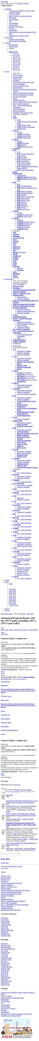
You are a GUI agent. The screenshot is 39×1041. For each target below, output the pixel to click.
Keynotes (12, 28)
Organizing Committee (24, 322)
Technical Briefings (19, 109)
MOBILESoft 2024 (7, 930)
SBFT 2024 (4, 979)
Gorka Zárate (22, 810)
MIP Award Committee (24, 453)
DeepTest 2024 (5, 945)
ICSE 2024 (4, 614)
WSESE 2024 (5, 985)
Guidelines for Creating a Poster (19, 36)
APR (17, 790)
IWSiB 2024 (5, 965)
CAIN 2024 (4, 919)
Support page (4, 868)
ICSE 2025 (12, 593)
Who (2, 628)
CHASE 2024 (5, 921)
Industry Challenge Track (21, 86)
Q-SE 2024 (4, 972)
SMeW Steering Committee (25, 324)
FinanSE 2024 (5, 952)
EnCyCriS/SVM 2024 (8, 949)
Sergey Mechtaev (21, 679)
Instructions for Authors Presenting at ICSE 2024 (16, 1014)
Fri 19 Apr (16, 66)
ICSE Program (13, 45)
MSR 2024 (4, 932)
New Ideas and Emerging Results (23, 82)
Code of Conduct (14, 14)
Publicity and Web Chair (24, 546)
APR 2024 (30, 614)
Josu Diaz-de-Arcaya (12, 806)
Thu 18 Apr (16, 64)
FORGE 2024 (5, 923)
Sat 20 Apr (16, 68)
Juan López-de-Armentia (28, 806)
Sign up (7, 610)
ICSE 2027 (12, 589)
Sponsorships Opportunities (17, 41)
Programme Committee (24, 544)
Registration (12, 18)
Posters (15, 98)
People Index (17, 346)
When (3, 675)
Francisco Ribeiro (29, 848)
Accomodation (13, 23)
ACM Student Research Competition (24, 335)
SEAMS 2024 (5, 934)
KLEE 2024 (5, 928)
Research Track (18, 77)
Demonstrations (18, 87)
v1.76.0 (19, 866)
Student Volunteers (19, 111)
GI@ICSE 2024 (6, 959)
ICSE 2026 (12, 591)
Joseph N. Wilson (27, 819)
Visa (10, 21)
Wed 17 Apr (16, 62)
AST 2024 (4, 918)
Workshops (16, 80)
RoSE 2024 (4, 976)
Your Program (13, 46)
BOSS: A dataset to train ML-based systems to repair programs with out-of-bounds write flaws (21, 814)
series (10, 614)
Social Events (17, 79)
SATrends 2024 (6, 977)
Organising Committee (20, 283)
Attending (8, 9)
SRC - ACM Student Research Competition (14, 904)
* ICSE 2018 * (13, 605)
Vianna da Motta (28, 677)
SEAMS (19, 213)
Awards (11, 48)
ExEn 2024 (4, 951)
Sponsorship (9, 37)
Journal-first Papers (19, 100)
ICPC (18, 152)
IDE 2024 (4, 961)
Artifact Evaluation (19, 84)
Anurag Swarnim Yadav (13, 819)
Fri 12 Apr (16, 53)
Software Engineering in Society (23, 95)
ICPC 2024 (4, 927)
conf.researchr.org (10, 866)
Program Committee (23, 299)
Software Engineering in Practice (23, 93)
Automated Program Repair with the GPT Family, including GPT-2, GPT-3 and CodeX (21, 824)
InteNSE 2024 (5, 963)
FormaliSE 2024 (6, 925)
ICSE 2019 (12, 603)
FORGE (19, 141)
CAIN (19, 120)
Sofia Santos (10, 848)
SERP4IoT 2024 (6, 981)
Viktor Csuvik (13, 630)
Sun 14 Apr (16, 57)
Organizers (20, 498)
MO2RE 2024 (5, 968)
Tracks (7, 71)
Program (7, 43)
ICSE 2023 (12, 596)
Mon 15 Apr (17, 59)
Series (11, 584)
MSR (18, 184)
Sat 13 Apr (16, 55)
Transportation (13, 25)
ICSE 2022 (12, 598)
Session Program (6, 777)
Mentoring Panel (22, 326)
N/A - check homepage (24, 473)
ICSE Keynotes (18, 75)
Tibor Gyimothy (23, 630)
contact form (5, 863)
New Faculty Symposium (21, 104)
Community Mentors (23, 327)
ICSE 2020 (12, 602)
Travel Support (13, 19)
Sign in (7, 608)
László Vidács (33, 630)
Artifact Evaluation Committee (26, 394)
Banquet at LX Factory (16, 27)
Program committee (23, 508)
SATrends (20, 268)
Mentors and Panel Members (26, 311)
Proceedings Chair (22, 571)
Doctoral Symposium (19, 96)
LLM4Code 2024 (6, 967)
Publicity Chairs (22, 573)
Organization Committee (24, 385)
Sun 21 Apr (16, 70)
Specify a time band (25, 669)
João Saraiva (19, 848)
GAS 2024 (4, 956)
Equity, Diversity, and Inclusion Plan (20, 16)
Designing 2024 (6, 947)
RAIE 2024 (4, 974)
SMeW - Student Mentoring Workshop (25, 102)
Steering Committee (23, 355)
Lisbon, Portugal (23, 3)
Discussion (9, 795)
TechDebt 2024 (6, 936)
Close (2, 673)
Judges (19, 338)
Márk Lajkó (4, 630)
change (18, 784)
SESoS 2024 (5, 983)
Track (2, 632)
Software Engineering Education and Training (15, 890)
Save (2, 671)
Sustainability (13, 30)
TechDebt (20, 220)
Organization (9, 279)
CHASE (19, 132)
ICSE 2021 (12, 600)
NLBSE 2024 (5, 970)
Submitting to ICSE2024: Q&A (23, 113)
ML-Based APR (6, 679)
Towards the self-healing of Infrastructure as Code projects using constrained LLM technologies (21, 801)
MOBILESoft (21, 175)
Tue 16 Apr (16, 61)
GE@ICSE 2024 (6, 958)
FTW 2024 (4, 954)
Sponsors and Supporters (16, 39)
